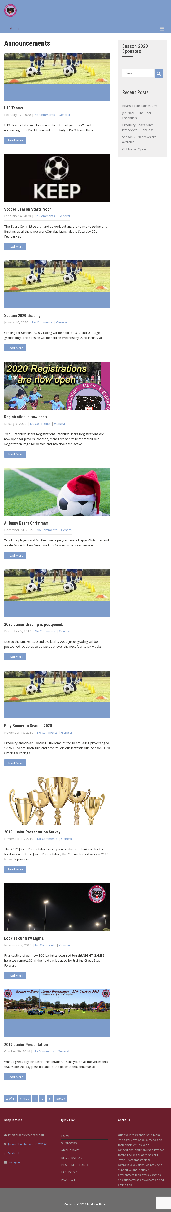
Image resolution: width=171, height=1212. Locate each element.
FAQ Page (68, 1179)
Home (65, 1136)
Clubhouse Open (134, 149)
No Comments (44, 115)
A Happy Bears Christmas (26, 523)
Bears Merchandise (76, 1165)
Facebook (14, 1153)
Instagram (15, 1162)
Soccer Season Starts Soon (28, 209)
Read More (15, 140)
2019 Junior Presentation (26, 1044)
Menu (14, 28)
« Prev (24, 1098)
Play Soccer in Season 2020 (28, 725)
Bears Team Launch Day (139, 106)
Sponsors (69, 1143)
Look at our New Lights (24, 938)
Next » (60, 1098)
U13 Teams (13, 107)
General (64, 115)
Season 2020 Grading (22, 315)
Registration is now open (25, 416)
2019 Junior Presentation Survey (32, 831)
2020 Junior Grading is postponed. (33, 624)
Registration (71, 1158)
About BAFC (70, 1150)
